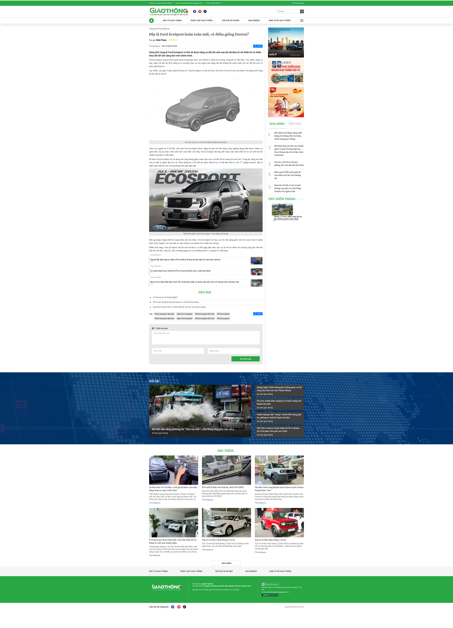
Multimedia (251, 571)
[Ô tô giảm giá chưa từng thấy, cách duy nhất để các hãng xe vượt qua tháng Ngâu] (173, 522)
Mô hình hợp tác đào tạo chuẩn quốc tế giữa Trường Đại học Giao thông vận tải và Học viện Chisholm (289, 150)
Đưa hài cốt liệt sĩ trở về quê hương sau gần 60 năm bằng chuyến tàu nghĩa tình (287, 188)
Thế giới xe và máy (224, 571)
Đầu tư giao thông (158, 571)
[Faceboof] (172, 607)
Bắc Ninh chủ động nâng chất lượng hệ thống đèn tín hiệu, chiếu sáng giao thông (288, 136)
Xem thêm (226, 563)
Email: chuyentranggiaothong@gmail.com (189, 3)
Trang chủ (153, 29)
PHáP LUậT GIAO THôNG (202, 20)
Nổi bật (154, 381)
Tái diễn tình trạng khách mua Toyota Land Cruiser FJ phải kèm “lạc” (279, 489)
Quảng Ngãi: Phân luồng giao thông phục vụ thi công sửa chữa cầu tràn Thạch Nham (279, 389)
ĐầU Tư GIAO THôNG (172, 20)
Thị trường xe (163, 29)
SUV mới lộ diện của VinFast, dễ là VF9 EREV (223, 487)
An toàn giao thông (160, 433)
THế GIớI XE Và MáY (230, 20)
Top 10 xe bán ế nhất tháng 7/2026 (218, 540)
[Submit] (302, 11)
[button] (274, 220)
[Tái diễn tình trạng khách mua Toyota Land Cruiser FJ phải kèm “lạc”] (279, 470)
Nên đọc (205, 292)
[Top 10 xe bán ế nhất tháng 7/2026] (226, 522)
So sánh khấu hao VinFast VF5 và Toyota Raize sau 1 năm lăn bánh (180, 271)
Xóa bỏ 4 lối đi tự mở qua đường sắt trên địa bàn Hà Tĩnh (289, 163)
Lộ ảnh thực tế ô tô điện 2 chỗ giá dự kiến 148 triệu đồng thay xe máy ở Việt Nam (173, 489)
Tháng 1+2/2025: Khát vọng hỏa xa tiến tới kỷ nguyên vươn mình (288, 218)
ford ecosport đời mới (205, 314)
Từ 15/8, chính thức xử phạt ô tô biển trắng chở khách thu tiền (279, 402)
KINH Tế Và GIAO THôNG (280, 20)
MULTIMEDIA (254, 20)
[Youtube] (200, 11)
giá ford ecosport (185, 314)
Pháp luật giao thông (191, 571)
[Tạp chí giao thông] (169, 11)
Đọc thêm (225, 451)
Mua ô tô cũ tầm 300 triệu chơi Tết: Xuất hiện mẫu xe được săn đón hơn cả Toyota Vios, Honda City (194, 282)
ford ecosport (223, 314)
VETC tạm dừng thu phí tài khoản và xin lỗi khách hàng (176, 302)
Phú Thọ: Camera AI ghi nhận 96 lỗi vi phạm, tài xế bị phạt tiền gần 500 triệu (278, 429)
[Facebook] (194, 11)
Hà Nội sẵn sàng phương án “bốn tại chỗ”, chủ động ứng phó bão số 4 (193, 429)
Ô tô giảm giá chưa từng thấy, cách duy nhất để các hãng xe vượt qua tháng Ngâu (173, 541)
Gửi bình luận (245, 359)
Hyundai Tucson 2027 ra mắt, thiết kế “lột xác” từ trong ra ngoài (179, 307)
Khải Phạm (161, 40)
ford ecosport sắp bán (165, 314)
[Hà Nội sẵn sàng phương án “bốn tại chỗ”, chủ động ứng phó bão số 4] (200, 411)
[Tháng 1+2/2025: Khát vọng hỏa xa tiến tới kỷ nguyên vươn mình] (282, 209)
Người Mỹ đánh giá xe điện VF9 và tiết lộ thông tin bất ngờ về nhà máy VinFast (185, 260)
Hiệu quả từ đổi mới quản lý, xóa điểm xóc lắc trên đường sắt (287, 175)
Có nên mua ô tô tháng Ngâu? (165, 297)
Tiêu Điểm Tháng (281, 199)
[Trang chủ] (151, 20)
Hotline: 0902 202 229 (214, 3)
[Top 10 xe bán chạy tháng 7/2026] (279, 522)
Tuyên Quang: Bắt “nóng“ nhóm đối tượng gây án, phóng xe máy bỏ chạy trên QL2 (279, 416)
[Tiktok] (205, 11)
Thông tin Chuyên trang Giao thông (160, 3)
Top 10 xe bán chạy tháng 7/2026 (270, 540)
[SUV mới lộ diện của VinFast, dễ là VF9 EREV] (226, 470)
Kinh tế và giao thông (280, 571)
